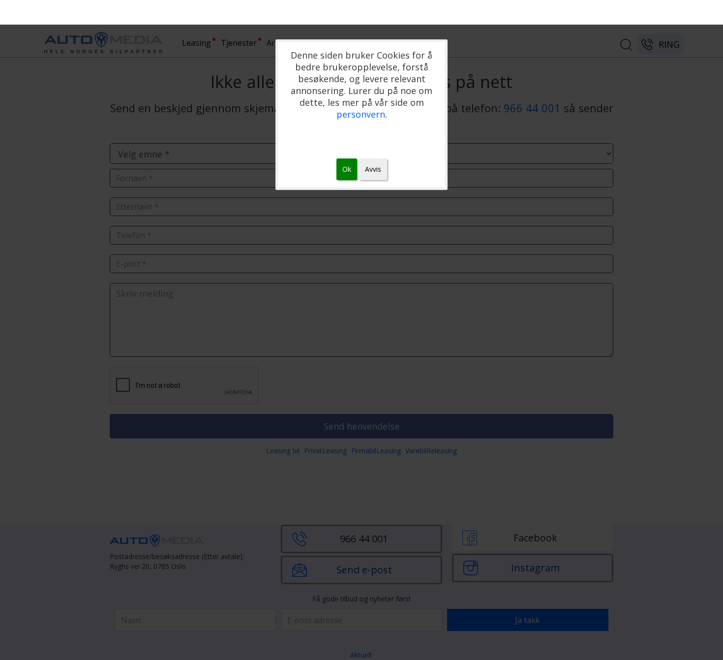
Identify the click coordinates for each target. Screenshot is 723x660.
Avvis (373, 169)
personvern (360, 114)
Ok (346, 169)
